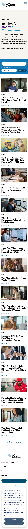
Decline (14, 523)
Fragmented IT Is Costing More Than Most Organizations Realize (12, 338)
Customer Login (14, 486)
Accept (14, 519)
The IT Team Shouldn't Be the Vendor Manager (13, 279)
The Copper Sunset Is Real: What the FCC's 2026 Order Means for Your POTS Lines (13, 160)
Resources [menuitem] (4, 471)
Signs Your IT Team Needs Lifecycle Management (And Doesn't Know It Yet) (13, 250)
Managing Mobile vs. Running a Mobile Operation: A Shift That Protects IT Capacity (13, 400)
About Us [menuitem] (4, 475)
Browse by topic (5, 61)
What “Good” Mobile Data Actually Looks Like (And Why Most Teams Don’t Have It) (13, 369)
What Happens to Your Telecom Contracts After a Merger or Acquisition (12, 130)
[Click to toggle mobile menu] (25, 3)
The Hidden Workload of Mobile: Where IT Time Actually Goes (11, 430)
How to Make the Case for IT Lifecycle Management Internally (13, 190)
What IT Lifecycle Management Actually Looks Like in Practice (13, 220)
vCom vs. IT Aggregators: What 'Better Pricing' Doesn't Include (13, 100)
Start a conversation (14, 480)
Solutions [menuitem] (4, 466)
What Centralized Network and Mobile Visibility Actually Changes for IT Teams (13, 308)
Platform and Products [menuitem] (7, 462)
